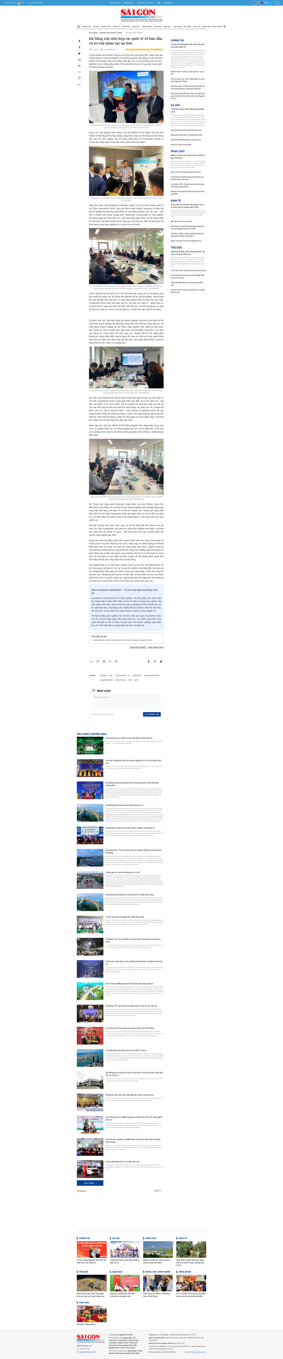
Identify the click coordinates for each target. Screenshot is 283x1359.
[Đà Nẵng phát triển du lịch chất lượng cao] (90, 813)
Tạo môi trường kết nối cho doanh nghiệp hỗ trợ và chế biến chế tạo (133, 761)
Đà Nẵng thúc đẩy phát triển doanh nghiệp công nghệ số (130, 828)
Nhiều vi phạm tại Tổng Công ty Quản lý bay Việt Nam (188, 156)
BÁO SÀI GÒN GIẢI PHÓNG (141, 15)
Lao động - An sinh (182, 26)
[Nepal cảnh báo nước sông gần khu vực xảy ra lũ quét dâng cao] (92, 1283)
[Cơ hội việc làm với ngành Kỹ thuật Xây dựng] (90, 924)
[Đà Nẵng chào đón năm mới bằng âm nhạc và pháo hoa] (90, 1102)
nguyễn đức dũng (106, 680)
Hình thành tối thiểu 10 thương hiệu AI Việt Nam (156, 1294)
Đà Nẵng (103, 676)
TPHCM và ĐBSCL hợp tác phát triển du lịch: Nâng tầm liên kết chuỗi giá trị (187, 235)
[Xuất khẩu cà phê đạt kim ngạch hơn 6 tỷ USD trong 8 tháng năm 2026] (191, 1249)
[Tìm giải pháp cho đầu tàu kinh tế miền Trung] (90, 1058)
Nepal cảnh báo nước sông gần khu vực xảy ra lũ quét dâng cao (188, 252)
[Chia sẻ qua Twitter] (79, 53)
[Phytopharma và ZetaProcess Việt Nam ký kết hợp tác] (90, 745)
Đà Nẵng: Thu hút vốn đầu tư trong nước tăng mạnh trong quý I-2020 (133, 940)
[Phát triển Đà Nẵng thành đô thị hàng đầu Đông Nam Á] (90, 991)
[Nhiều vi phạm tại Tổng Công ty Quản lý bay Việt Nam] (158, 1249)
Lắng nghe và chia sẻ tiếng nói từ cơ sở (123, 872)
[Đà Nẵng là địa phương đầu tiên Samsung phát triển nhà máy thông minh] (90, 790)
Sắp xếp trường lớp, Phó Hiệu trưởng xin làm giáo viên (122, 1294)
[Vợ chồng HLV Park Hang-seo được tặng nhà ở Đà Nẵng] (90, 1036)
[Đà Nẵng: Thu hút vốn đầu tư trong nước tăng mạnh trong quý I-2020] (90, 947)
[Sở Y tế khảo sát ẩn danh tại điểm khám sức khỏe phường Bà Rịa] (191, 1283)
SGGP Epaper (168, 3)
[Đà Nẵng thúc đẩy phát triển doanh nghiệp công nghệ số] (90, 835)
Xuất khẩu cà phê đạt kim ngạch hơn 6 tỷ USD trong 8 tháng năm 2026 (187, 205)
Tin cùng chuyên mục (92, 734)
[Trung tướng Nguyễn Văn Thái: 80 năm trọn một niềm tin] (92, 1249)
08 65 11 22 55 (85, 1349)
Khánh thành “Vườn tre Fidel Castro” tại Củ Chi (187, 73)
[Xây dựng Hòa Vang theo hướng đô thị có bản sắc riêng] (90, 902)
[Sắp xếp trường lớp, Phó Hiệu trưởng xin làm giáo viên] (125, 1283)
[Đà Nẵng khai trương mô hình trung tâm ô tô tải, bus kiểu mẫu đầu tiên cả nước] (90, 1080)
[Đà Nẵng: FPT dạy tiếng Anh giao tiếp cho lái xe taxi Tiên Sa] (90, 1013)
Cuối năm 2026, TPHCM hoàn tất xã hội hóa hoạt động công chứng (187, 185)
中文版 (158, 3)
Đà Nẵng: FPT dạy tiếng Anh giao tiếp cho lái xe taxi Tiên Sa (131, 1006)
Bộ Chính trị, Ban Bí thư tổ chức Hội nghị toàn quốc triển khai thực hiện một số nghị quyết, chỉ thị (188, 96)
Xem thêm (224, 26)
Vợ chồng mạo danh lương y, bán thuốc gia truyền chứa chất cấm (187, 178)
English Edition (115, 3)
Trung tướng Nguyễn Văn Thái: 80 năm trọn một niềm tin (187, 45)
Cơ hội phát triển (133, 32)
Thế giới (126, 26)
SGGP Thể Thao (129, 3)
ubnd (136, 680)
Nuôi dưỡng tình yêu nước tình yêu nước (186, 130)
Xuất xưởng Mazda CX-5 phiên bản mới (122, 1161)
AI (129, 676)
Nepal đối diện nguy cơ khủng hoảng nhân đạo (187, 283)
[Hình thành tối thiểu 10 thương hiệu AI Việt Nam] (158, 1283)
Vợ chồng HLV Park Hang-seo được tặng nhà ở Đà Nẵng (130, 1028)
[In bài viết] (79, 65)
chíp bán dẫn (136, 676)
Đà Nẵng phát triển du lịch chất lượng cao (124, 805)
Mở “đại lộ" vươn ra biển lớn (181, 221)
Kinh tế (116, 26)
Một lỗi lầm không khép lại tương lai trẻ (186, 140)
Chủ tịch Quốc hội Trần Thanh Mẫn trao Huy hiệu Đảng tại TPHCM (187, 80)
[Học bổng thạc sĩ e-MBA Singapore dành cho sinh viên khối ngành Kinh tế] (90, 1125)
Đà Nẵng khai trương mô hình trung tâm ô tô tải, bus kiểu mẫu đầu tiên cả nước (134, 1073)
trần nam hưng (120, 680)
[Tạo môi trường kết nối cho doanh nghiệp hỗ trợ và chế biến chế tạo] (90, 768)
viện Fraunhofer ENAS (151, 676)
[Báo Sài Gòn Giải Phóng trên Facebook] (255, 3)
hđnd (130, 680)
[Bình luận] (79, 78)
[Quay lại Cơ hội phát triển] (79, 84)
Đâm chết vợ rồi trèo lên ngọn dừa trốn (186, 172)
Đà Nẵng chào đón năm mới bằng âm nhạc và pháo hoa (129, 1095)
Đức (110, 676)
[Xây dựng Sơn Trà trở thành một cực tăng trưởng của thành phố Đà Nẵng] (90, 858)
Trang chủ (78, 26)
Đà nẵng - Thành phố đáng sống (105, 32)
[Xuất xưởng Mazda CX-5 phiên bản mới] (90, 1169)
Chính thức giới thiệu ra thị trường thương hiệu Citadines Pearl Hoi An (134, 962)
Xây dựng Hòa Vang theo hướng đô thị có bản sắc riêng (129, 894)
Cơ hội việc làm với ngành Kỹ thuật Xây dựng (125, 917)
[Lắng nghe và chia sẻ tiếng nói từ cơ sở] (90, 880)
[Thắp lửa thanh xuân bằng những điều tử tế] (125, 1249)
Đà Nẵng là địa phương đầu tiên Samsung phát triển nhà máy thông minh (132, 784)
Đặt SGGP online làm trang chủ (195, 1352)
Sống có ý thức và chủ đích (181, 145)
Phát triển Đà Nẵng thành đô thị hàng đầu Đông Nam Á (129, 983)
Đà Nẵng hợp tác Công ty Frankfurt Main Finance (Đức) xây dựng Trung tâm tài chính (122, 640)
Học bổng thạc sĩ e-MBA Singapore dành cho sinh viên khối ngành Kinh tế (134, 1118)
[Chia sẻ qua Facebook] (79, 47)
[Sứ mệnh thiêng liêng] (92, 1314)
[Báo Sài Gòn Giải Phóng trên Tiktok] (262, 3)
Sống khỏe (147, 26)
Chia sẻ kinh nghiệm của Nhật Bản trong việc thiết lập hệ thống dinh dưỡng (133, 1140)
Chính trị (86, 26)
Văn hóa (158, 26)
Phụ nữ (196, 26)
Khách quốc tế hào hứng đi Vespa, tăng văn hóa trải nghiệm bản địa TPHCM (187, 227)
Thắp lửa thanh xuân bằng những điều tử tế (187, 110)
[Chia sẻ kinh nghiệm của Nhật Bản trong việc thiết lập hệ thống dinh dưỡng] (90, 1147)
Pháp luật (106, 26)
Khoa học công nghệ (212, 26)
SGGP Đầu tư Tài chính (145, 3)
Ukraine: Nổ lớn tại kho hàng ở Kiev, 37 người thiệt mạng (188, 291)
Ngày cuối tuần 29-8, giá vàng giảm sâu (186, 241)
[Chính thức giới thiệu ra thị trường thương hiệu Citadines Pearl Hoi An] (90, 969)
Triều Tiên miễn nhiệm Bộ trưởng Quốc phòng (188, 270)
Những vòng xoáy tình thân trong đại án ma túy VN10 (187, 192)
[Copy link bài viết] (79, 72)
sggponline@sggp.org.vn (88, 1352)
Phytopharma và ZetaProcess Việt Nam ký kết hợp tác (129, 738)
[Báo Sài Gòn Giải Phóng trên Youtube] (258, 3)
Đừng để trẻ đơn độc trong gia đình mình (187, 135)
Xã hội (96, 26)
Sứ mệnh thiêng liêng (86, 1324)
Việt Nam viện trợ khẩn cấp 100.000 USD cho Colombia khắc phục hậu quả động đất (188, 87)
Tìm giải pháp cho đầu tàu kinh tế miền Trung (125, 1050)
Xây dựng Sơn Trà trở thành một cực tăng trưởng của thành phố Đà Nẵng (133, 851)
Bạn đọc (167, 26)
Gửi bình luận (153, 714)
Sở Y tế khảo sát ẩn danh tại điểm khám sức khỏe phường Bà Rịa (191, 1294)
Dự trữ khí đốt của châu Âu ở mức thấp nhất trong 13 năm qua (188, 276)
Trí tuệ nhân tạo (120, 676)
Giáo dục (136, 26)
